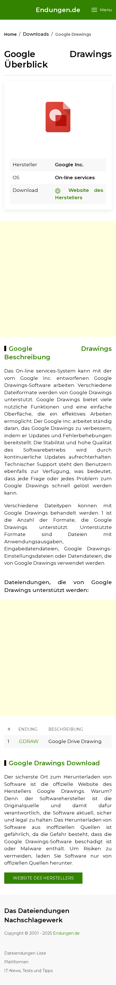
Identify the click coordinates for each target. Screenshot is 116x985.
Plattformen (16, 961)
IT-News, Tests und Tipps (28, 970)
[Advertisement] (58, 279)
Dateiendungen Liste (25, 953)
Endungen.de (58, 10)
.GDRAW (28, 741)
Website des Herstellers (43, 878)
